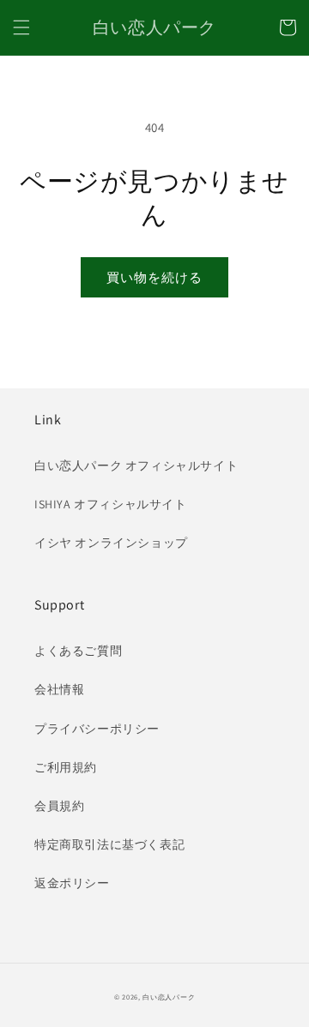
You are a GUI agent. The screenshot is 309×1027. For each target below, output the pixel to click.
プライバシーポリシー (97, 728)
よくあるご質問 (78, 650)
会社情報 (59, 689)
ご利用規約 (65, 767)
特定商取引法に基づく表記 (109, 844)
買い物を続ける (154, 277)
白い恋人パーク (168, 996)
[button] (21, 27)
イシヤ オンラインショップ (111, 542)
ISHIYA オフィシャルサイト (110, 504)
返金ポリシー (72, 883)
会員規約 (59, 806)
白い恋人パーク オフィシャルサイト (136, 465)
